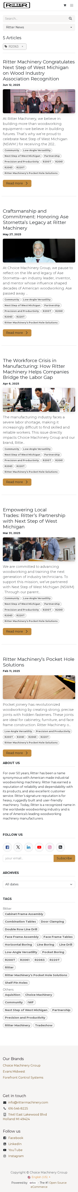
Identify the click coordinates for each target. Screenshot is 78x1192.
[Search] (70, 18)
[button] (39, 27)
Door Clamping (52, 921)
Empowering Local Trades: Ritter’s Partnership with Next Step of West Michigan (34, 518)
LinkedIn (15, 1144)
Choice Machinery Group (22, 1065)
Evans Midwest (14, 1071)
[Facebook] (7, 847)
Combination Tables (20, 921)
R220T (20, 167)
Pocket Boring (53, 952)
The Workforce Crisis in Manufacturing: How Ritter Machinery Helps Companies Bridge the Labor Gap (36, 369)
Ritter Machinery (17, 1025)
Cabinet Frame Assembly (24, 914)
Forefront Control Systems (23, 1077)
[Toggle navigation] (71, 5)
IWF (31, 1002)
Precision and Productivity (22, 161)
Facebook (15, 1138)
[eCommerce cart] (64, 5)
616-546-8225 (18, 1108)
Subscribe (64, 858)
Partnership (52, 156)
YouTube (15, 1150)
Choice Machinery (38, 995)
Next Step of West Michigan (22, 156)
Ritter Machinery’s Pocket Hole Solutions (31, 173)
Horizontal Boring (18, 944)
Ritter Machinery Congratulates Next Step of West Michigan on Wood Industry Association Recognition (39, 70)
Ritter (9, 967)
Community (12, 150)
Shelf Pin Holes (16, 982)
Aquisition (12, 995)
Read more (15, 183)
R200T (47, 161)
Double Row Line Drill (21, 929)
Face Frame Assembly (22, 937)
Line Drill (65, 944)
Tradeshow (43, 1025)
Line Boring (45, 944)
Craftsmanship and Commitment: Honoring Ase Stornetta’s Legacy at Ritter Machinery (36, 219)
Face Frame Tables (58, 937)
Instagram (16, 1156)
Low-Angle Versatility (37, 150)
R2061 (59, 161)
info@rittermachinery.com (28, 1102)
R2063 (8, 167)
